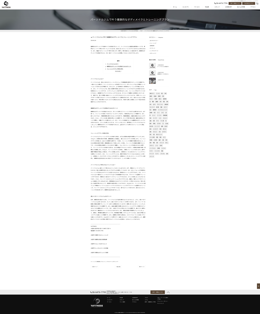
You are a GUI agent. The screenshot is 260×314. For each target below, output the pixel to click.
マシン (158, 112)
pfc (166, 112)
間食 (160, 137)
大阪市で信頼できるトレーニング (99, 235)
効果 (154, 120)
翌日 (150, 118)
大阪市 (161, 145)
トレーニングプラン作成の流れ (115, 69)
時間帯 (159, 96)
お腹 (163, 140)
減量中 (151, 96)
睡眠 (162, 126)
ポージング (152, 153)
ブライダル (162, 153)
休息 (150, 104)
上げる (154, 104)
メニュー (153, 115)
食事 (150, 131)
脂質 (150, 123)
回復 (164, 101)
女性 (154, 134)
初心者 (167, 123)
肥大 (162, 93)
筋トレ (167, 142)
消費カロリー (152, 93)
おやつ (164, 137)
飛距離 (151, 112)
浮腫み (154, 123)
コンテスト (163, 148)
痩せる (160, 98)
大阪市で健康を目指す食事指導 (99, 239)
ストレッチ (152, 156)
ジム (163, 123)
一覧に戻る (118, 266)
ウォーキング (152, 107)
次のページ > (142, 266)
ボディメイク (115, 261)
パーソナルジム (152, 148)
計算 (163, 96)
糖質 (153, 101)
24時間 (158, 148)
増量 (161, 107)
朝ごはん (164, 129)
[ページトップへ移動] (168, 292)
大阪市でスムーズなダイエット (99, 243)
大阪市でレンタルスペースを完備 (99, 248)
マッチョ (158, 93)
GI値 (160, 101)
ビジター (151, 150)
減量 (150, 120)
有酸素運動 (165, 115)
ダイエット (103, 261)
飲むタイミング (159, 134)
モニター (157, 153)
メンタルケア (155, 129)
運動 (157, 137)
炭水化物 (151, 126)
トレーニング (93, 261)
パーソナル (159, 115)
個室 (162, 150)
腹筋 (159, 140)
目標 (150, 142)
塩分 (150, 109)
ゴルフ (162, 112)
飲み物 (166, 126)
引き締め (155, 140)
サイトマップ (160, 303)
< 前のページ (94, 266)
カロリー (151, 98)
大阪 (159, 131)
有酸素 (156, 98)
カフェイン (165, 118)
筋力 (154, 112)
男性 (150, 134)
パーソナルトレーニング (162, 109)
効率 (157, 142)
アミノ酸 (162, 120)
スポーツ (165, 107)
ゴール (156, 145)
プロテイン (152, 145)
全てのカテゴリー (154, 40)
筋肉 (165, 93)
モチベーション (160, 104)
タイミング (162, 142)
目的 (166, 140)
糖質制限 (154, 109)
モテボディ (164, 131)
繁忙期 (157, 107)
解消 (150, 129)
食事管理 (164, 98)
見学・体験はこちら (235, 3)
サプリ (157, 120)
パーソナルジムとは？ (112, 64)
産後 (167, 153)
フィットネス (157, 150)
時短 (160, 129)
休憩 (167, 101)
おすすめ (158, 123)
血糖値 (157, 101)
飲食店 (155, 96)
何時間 (151, 140)
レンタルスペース (108, 261)
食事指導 (98, 261)
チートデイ (155, 118)
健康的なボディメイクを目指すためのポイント (119, 66)
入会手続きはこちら (248, 3)
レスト (160, 118)
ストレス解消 (152, 137)
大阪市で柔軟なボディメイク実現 (99, 252)
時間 (154, 142)
